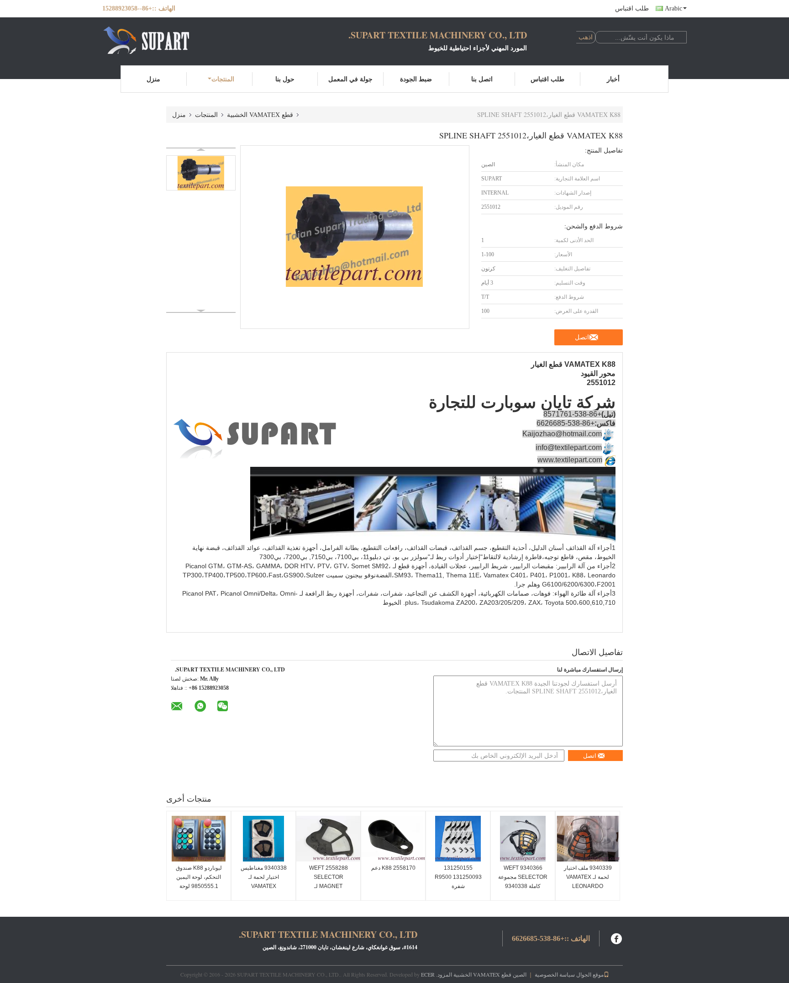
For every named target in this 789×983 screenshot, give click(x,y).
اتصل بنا (482, 79)
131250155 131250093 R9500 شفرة (458, 877)
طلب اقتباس (632, 8)
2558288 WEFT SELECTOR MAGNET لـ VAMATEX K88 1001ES (328, 886)
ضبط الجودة (416, 79)
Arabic (673, 8)
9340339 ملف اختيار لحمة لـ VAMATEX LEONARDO (588, 877)
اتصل (582, 337)
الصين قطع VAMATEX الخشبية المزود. (480, 974)
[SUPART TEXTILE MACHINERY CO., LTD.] (152, 40)
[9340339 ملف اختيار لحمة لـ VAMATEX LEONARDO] (588, 838)
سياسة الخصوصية (555, 974)
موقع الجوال (590, 974)
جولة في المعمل (350, 79)
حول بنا (285, 79)
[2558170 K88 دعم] (393, 838)
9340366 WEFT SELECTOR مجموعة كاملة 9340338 (522, 877)
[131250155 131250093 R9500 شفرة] (458, 838)
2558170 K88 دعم (393, 868)
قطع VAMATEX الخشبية (260, 114)
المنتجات (222, 79)
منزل (153, 79)
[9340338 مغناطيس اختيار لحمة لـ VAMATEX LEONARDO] (263, 838)
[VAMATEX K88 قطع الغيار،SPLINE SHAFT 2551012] (201, 172)
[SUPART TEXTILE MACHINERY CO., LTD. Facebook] (617, 937)
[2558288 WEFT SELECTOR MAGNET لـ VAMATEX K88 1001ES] (328, 838)
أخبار (613, 79)
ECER (428, 974)
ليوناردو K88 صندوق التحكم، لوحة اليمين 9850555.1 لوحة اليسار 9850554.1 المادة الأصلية (199, 886)
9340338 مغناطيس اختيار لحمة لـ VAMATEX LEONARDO (264, 881)
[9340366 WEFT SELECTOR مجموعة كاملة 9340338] (523, 838)
